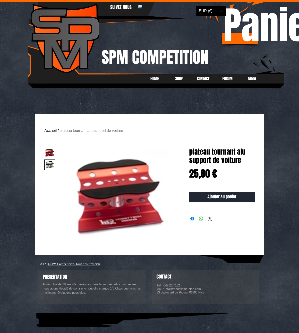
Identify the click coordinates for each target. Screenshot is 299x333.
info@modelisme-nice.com (183, 289)
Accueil (50, 131)
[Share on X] (210, 218)
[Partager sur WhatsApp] (201, 218)
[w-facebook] (141, 7)
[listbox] (211, 11)
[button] (211, 11)
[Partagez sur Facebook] (192, 218)
